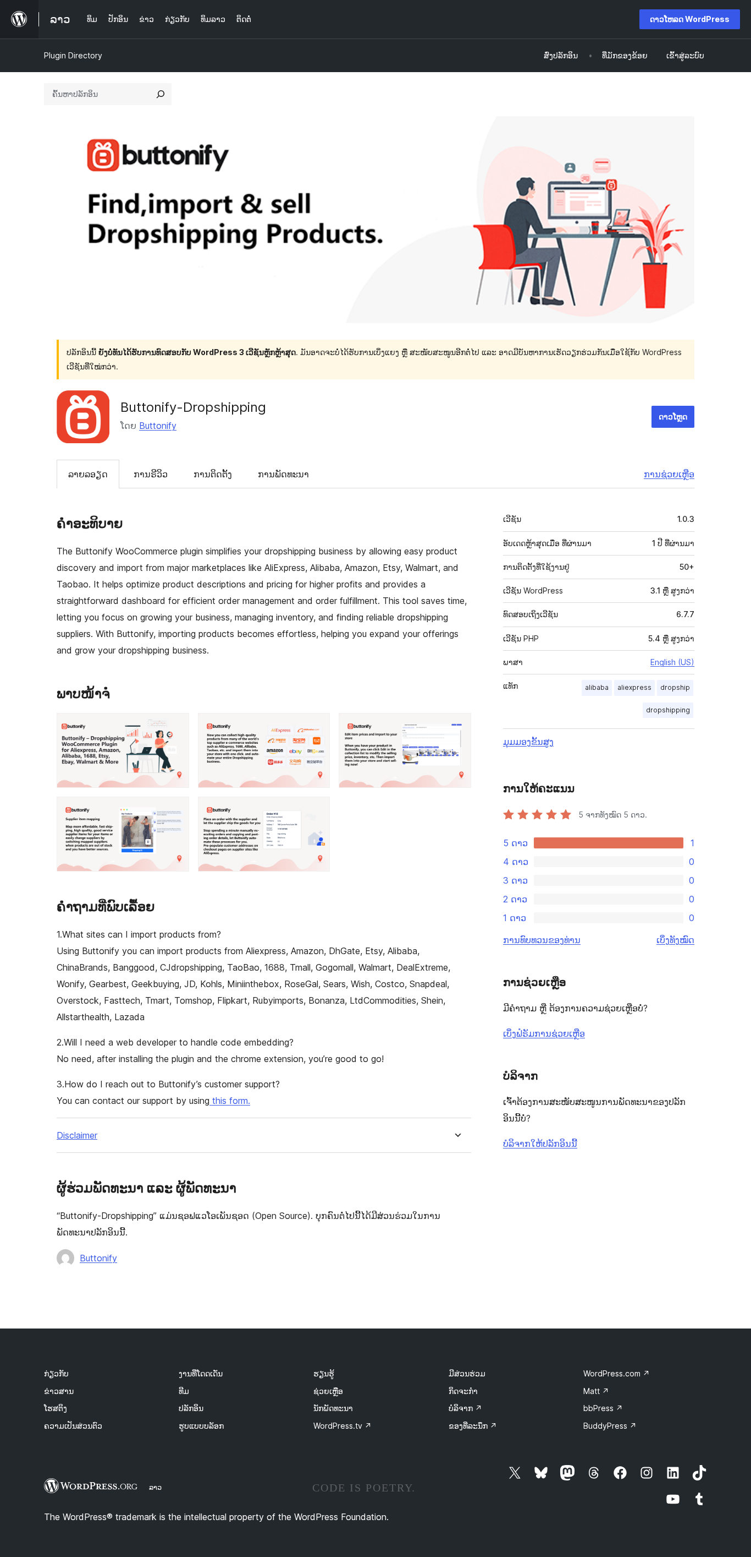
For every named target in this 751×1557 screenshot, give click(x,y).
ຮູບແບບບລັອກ (201, 1425)
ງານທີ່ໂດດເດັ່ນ (201, 1373)
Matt (596, 1391)
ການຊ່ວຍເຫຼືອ (669, 474)
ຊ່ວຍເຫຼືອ (328, 1391)
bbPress (603, 1408)
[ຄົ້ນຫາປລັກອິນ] (161, 94)
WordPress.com (616, 1373)
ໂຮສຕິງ (55, 1408)
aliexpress (634, 687)
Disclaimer (77, 1135)
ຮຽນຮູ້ (323, 1373)
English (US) (672, 662)
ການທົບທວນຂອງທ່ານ (542, 939)
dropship (675, 687)
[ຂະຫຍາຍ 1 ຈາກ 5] (174, 727)
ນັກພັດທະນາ (333, 1408)
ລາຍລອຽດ (88, 474)
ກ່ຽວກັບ (56, 1373)
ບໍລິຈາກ (465, 1408)
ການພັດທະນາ (283, 474)
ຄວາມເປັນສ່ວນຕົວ (73, 1425)
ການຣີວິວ (151, 474)
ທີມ (184, 1391)
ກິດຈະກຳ (463, 1391)
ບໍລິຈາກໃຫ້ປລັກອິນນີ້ (540, 1143)
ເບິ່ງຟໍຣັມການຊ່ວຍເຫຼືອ (544, 1033)
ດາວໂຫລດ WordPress (690, 19)
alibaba (597, 687)
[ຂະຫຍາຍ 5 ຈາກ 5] (315, 811)
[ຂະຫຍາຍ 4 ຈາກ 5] (174, 811)
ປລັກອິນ (191, 1408)
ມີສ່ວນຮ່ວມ (467, 1373)
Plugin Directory (73, 55)
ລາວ (155, 1487)
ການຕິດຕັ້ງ (213, 474)
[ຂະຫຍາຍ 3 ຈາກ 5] (456, 727)
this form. (229, 1100)
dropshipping (668, 710)
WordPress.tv (342, 1425)
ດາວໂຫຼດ (673, 416)
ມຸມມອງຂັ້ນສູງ (528, 741)
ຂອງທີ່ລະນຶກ (473, 1425)
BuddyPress (610, 1425)
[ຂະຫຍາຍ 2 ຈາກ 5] (315, 727)
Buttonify (157, 425)
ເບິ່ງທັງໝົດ (675, 939)
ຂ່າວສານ (59, 1391)
